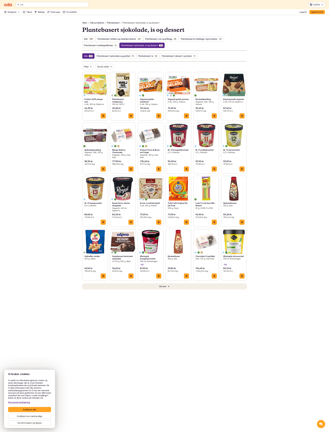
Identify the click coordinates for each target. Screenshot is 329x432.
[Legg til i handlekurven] (103, 115)
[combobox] (53, 4)
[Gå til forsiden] (8, 4)
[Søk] (18, 4)
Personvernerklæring (19, 402)
